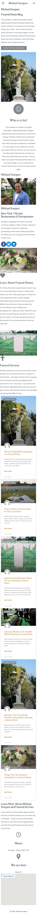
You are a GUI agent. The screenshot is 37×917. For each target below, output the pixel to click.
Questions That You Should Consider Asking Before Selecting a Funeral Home (18, 717)
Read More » (8, 471)
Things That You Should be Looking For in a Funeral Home (17, 776)
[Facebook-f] (3, 244)
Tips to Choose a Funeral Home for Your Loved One (17, 510)
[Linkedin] (13, 244)
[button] (14, 48)
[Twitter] (8, 244)
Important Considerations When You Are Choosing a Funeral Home (18, 581)
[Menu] (34, 3)
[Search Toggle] (3, 3)
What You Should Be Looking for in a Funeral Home (18, 453)
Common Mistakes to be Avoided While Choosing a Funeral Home (18, 633)
